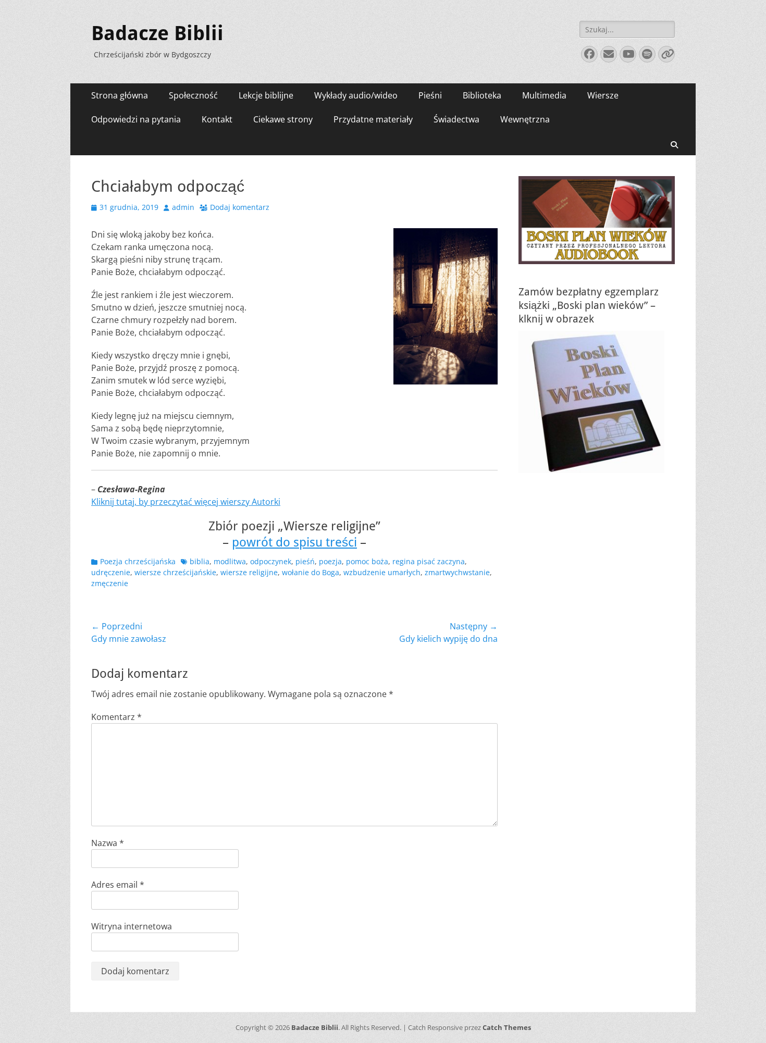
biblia (199, 561)
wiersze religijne (249, 572)
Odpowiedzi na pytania (136, 119)
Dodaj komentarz (239, 207)
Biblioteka (482, 95)
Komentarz (116, 717)
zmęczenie (109, 583)
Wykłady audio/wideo (356, 95)
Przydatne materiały (373, 119)
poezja (330, 561)
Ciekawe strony (283, 119)
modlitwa (230, 561)
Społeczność (193, 95)
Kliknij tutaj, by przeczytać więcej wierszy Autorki (185, 501)
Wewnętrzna (525, 119)
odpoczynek (270, 561)
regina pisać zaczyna (428, 561)
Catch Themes (507, 1027)
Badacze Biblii (157, 33)
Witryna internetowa (131, 926)
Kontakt (217, 119)
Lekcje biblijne (266, 95)
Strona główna (119, 95)
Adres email (117, 884)
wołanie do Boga (310, 572)
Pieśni (430, 95)
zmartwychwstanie (457, 572)
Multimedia (544, 95)
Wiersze (603, 95)
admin (183, 207)
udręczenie (110, 572)
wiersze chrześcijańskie (175, 572)
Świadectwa (456, 119)
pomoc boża (367, 561)
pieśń (305, 561)
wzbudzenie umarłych (382, 572)
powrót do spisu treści (294, 542)
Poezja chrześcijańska (138, 561)
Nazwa (107, 843)
